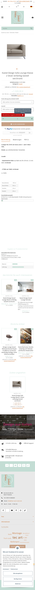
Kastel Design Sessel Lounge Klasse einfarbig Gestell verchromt (9, 299)
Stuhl (10, 534)
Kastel (20, 84)
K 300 (25, 538)
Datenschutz (14, 569)
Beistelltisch (26, 533)
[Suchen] (32, 28)
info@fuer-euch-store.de (15, 501)
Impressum (6, 569)
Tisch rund (7, 538)
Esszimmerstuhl (24, 542)
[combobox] (17, 102)
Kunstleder (15, 264)
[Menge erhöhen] (32, 119)
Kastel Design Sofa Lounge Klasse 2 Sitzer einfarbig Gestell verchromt (17, 398)
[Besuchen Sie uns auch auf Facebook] (7, 465)
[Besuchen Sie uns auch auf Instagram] (23, 465)
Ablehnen (18, 583)
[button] (1, 2)
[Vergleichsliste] (16, 7)
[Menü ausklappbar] (2, 17)
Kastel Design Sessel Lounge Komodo (26, 299)
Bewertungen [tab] (17, 140)
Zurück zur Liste (5, 32)
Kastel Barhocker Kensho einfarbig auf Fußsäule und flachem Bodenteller (25, 348)
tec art (18, 537)
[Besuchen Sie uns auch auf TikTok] (28, 465)
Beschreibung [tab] (5, 140)
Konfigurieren (18, 579)
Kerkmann (14, 541)
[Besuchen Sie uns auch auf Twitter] (11, 465)
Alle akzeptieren (18, 573)
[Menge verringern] (3, 119)
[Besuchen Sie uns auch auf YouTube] (15, 465)
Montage (17, 533)
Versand (31, 94)
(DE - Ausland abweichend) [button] (23, 87)
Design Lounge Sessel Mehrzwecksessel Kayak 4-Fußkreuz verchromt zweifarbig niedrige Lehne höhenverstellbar (9, 350)
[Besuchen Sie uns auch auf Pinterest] (19, 465)
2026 (25, 540)
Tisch (26, 535)
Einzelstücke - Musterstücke (24, 1)
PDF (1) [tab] (26, 140)
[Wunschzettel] (23, 7)
